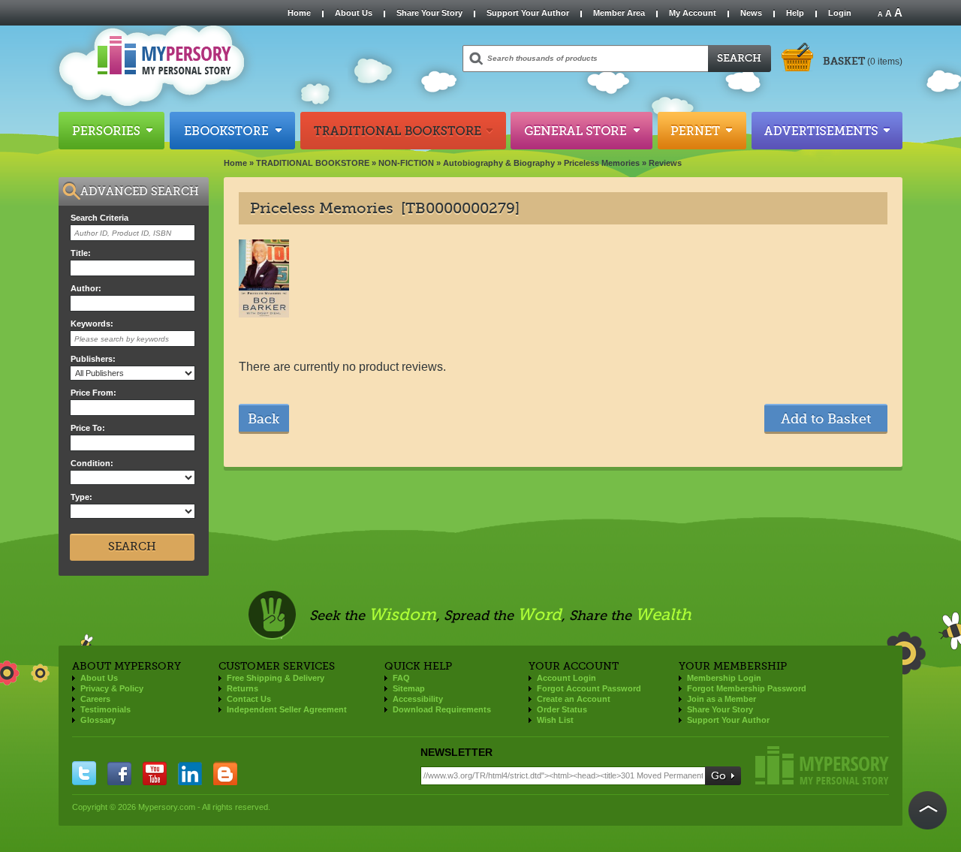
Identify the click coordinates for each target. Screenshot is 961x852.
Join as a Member (721, 698)
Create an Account (573, 698)
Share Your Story (429, 12)
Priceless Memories (602, 162)
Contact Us (249, 698)
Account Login (566, 677)
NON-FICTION (406, 162)
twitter (84, 773)
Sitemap (409, 688)
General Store (581, 130)
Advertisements (827, 130)
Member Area (619, 12)
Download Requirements (442, 709)
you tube (155, 773)
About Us (353, 12)
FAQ (401, 677)
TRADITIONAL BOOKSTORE (312, 162)
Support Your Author (528, 12)
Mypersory (822, 765)
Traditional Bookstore (403, 130)
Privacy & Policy (111, 688)
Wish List (555, 719)
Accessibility (418, 698)
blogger (225, 773)
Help (795, 12)
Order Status (562, 709)
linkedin (190, 773)
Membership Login (724, 677)
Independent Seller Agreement (287, 709)
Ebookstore (232, 130)
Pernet (702, 130)
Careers (95, 698)
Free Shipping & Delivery (275, 677)
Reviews (665, 162)
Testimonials (105, 709)
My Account (692, 12)
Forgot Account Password (589, 688)
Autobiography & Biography (499, 162)
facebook (119, 773)
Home (299, 12)
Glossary (98, 719)
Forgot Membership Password (746, 688)
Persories (111, 130)
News (751, 12)
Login (839, 12)
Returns (242, 688)
